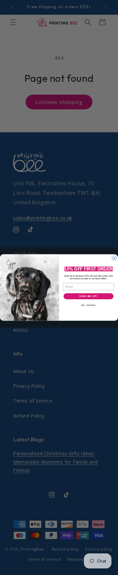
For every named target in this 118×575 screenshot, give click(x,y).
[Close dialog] (114, 258)
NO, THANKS (88, 305)
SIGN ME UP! (88, 296)
